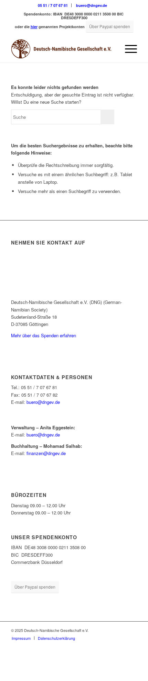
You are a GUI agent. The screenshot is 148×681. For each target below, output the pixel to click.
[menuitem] (53, 5)
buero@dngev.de (91, 5)
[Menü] (127, 49)
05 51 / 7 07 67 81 (53, 5)
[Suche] (111, 49)
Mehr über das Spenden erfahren (43, 335)
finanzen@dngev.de (46, 453)
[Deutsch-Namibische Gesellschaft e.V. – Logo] (61, 49)
